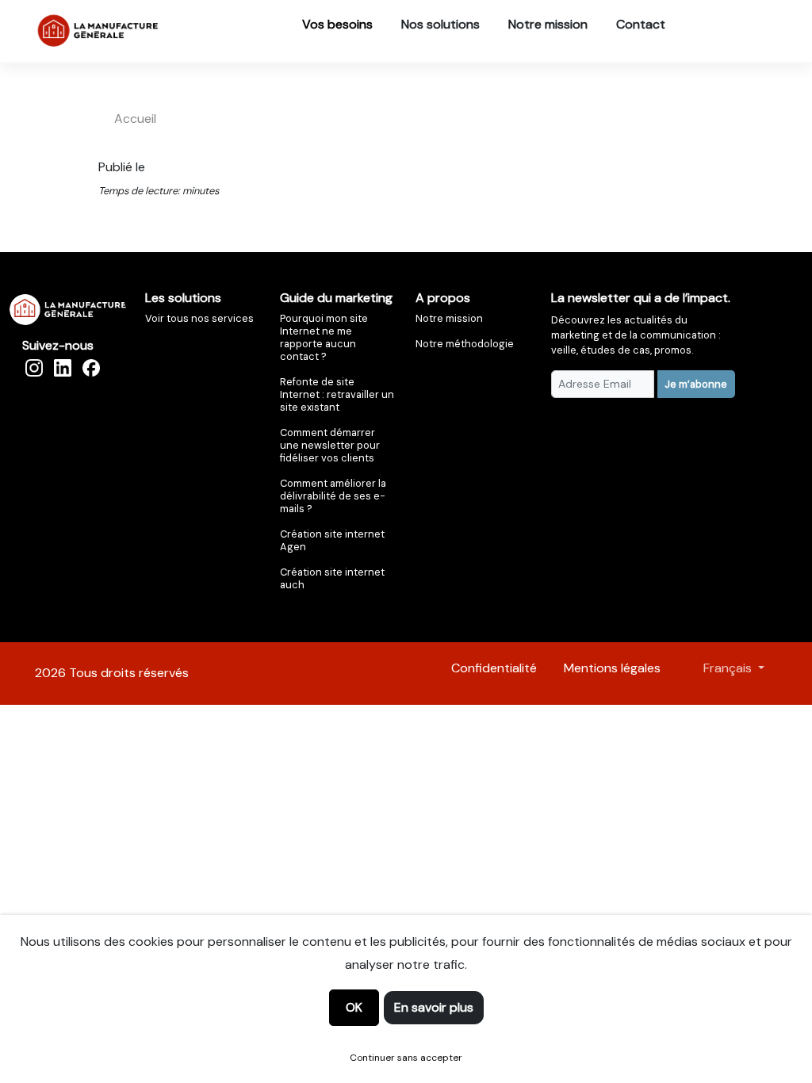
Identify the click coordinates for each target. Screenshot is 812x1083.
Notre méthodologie (465, 343)
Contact (640, 24)
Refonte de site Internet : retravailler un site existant (337, 394)
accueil (135, 118)
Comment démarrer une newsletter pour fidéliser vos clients (330, 445)
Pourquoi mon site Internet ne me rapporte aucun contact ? (324, 337)
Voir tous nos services (199, 318)
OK (354, 1007)
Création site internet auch (332, 578)
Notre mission (548, 24)
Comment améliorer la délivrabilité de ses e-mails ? (333, 495)
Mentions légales (612, 668)
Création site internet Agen (332, 540)
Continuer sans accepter (406, 1057)
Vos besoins (337, 24)
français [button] (729, 668)
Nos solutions (440, 24)
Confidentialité (494, 668)
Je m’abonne (696, 384)
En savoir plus (433, 1007)
